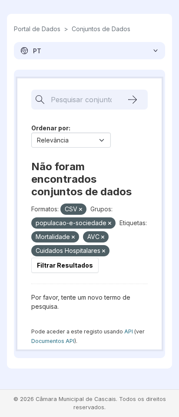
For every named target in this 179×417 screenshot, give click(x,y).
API (128, 331)
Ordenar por (50, 128)
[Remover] (80, 210)
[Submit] (132, 99)
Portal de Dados (37, 28)
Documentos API (52, 341)
